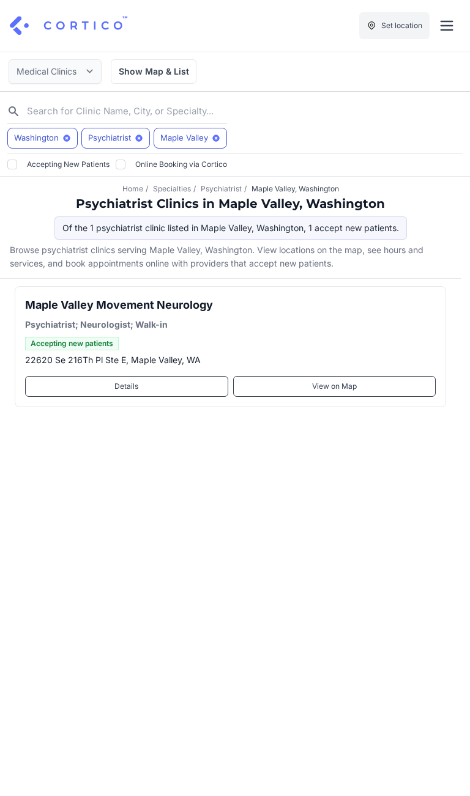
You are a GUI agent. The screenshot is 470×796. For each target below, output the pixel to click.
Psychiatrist (221, 188)
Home (132, 188)
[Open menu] (446, 25)
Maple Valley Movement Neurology (119, 304)
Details (126, 386)
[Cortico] (68, 25)
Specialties (172, 188)
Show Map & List (154, 71)
